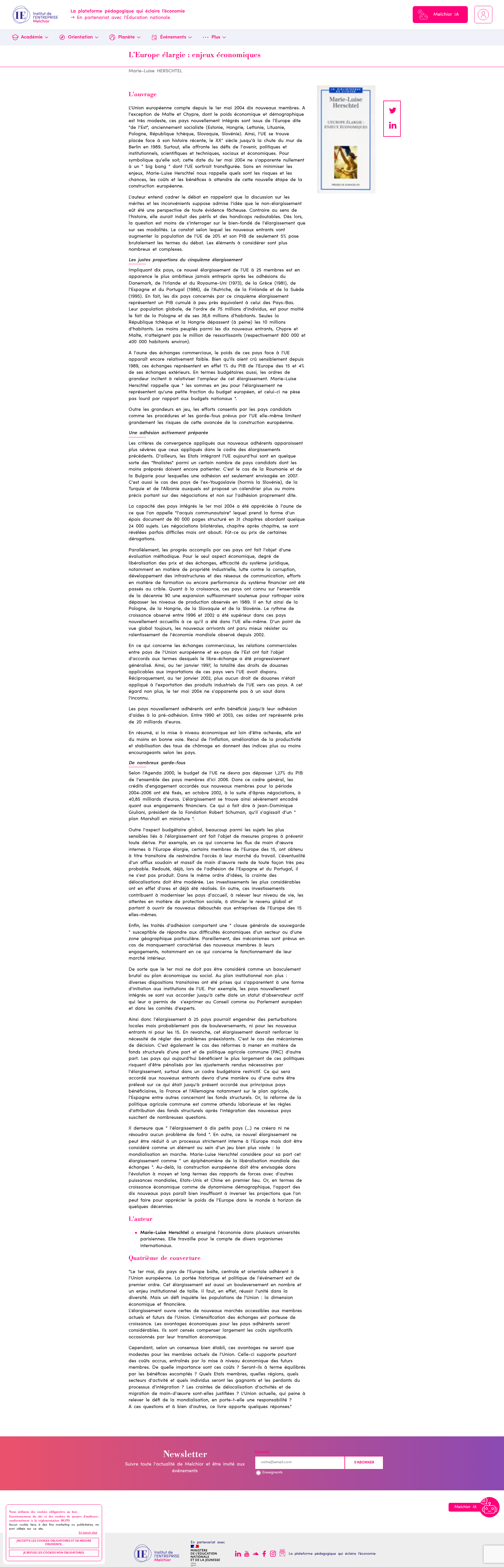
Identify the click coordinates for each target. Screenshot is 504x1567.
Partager (392, 126)
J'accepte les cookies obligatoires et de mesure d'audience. (54, 1543)
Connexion (483, 14)
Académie (32, 37)
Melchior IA (446, 14)
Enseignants (272, 1473)
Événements (173, 37)
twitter (392, 111)
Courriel (262, 1452)
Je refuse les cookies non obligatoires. (54, 1553)
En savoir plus (88, 1532)
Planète (126, 37)
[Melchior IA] (489, 1507)
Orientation (80, 37)
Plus (215, 37)
